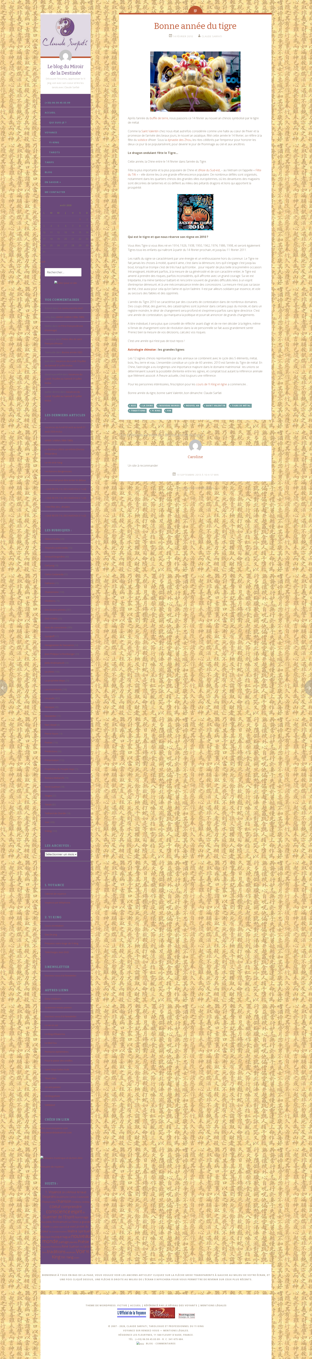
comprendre (71, 1206)
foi (84, 1212)
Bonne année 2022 (72, 352)
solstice (142, 140)
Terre (44, 1252)
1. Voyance (53, 1192)
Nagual (66, 1237)
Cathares (49, 583)
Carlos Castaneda (54, 574)
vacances (70, 1252)
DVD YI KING (51, 618)
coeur (55, 1206)
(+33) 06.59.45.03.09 (57, 102)
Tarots (54, 152)
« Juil (42, 261)
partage (64, 1242)
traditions (56, 1251)
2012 (64, 1192)
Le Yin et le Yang (53, 462)
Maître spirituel (79, 1231)
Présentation (52, 760)
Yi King (48, 831)
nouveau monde (169, 405)
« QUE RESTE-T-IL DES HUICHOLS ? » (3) (65, 497)
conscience (58, 1211)
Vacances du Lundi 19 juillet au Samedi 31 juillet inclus (63, 379)
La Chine (73, 1222)
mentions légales (175, 1330)
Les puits (49, 698)
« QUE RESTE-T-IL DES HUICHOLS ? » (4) (65, 489)
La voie (70, 1226)
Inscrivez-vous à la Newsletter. (61, 975)
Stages (48, 795)
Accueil (50, 112)
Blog (48, 172)
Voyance (51, 132)
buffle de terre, (159, 118)
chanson (63, 1201)
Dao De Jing (51, 934)
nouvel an (192, 405)
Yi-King (54, 142)
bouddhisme (63, 1196)
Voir (47, 822)
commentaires (165, 1343)
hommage (81, 1217)
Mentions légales (213, 1305)
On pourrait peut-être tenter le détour (65, 480)
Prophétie (45, 1246)
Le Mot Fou (51, 1042)
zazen (76, 1257)
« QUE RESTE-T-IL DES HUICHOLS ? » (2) (65, 515)
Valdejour (50, 1104)
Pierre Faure (51, 733)
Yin (169, 410)
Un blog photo (52, 1096)
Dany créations (53, 998)
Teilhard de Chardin (55, 813)
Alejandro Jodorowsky (56, 547)
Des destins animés (55, 609)
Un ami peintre (53, 1087)
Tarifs (49, 162)
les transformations (58, 1231)
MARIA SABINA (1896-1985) (70, 317)
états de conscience (56, 627)
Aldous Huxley (52, 538)
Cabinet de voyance (55, 893)
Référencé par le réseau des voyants (170, 1305)
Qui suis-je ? (58, 122)
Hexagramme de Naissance (59, 645)
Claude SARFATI (212, 36)
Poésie (48, 742)
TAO (81, 1247)
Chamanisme (52, 592)
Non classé (51, 724)
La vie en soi (51, 1025)
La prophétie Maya (55, 680)
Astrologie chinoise (142, 350)
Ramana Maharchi (54, 777)
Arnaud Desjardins (55, 556)
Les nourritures (53, 689)
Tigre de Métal (241, 405)
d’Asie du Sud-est (209, 170)
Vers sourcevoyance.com (54, 1128)
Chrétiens (50, 600)
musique (56, 1237)
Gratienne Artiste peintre (58, 1007)
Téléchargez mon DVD (57, 952)
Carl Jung (49, 565)
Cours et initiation (54, 925)
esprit (76, 1211)
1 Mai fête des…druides (57, 506)
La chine (49, 671)
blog (149, 1343)
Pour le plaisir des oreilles (58, 1060)
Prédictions (51, 751)
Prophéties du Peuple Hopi (59, 769)
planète (73, 1242)
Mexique (49, 707)
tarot (87, 1246)
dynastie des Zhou (179, 140)
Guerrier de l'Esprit (58, 1216)
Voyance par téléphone (57, 902)
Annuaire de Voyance (52, 1166)
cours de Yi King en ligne (211, 384)
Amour (71, 1192)
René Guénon (52, 786)
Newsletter (50, 716)
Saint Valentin (150, 131)
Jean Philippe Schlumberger (60, 654)
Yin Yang (67, 1257)
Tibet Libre (50, 1078)
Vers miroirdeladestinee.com (56, 1132)
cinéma (86, 1201)
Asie (133, 405)
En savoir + (53, 182)
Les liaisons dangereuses (58, 471)
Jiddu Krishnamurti (54, 662)
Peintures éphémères (56, 1051)
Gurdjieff (49, 636)
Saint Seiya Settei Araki (57, 1069)
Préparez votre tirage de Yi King (61, 943)
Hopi (43, 1222)
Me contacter (55, 192)
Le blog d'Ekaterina (55, 1034)
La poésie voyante (58, 1226)
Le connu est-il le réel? (70, 308)
